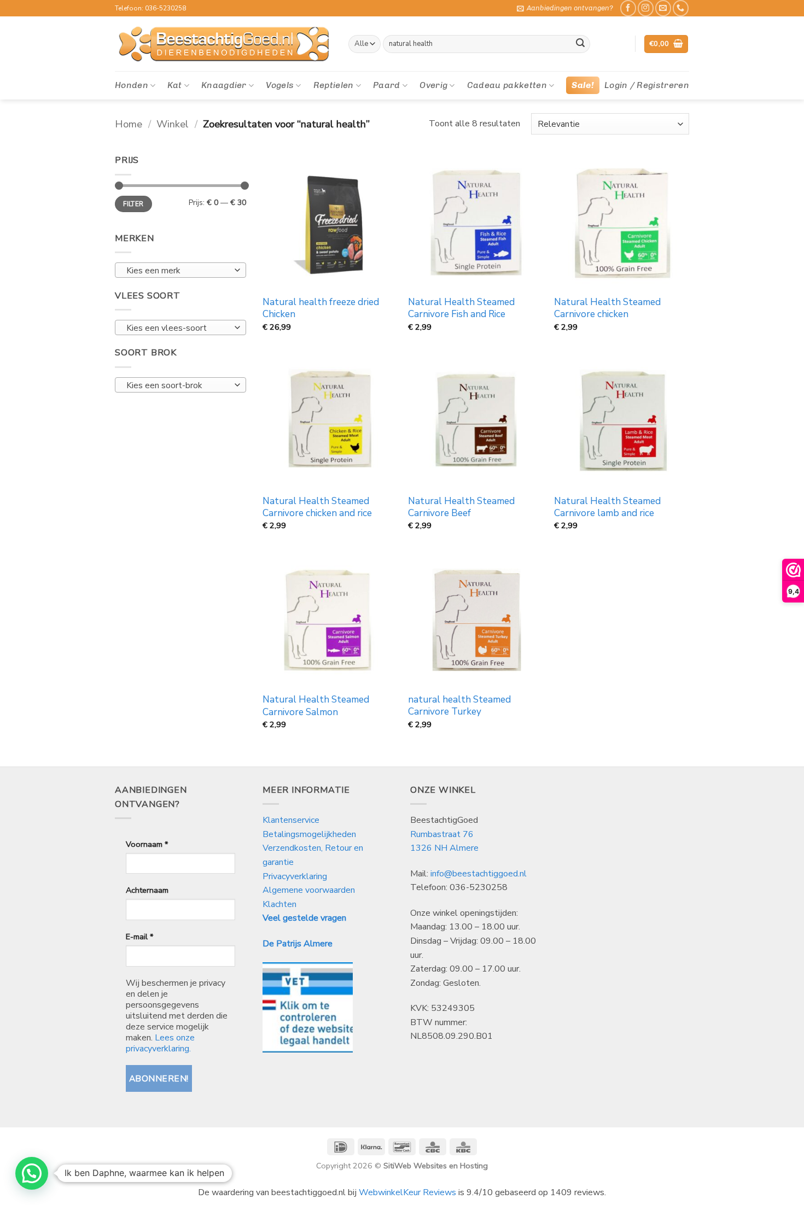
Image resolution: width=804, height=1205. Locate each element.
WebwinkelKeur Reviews (407, 1192)
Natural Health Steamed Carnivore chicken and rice (317, 507)
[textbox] (178, 270)
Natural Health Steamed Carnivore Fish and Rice (461, 308)
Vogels (280, 85)
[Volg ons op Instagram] (646, 8)
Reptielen (333, 85)
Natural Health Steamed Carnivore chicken (607, 308)
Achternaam (147, 890)
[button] (565, 8)
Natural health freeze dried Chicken (321, 308)
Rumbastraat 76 (442, 834)
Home (128, 124)
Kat (174, 85)
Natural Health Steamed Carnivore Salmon (316, 706)
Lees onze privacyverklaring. (160, 1043)
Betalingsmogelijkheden (309, 834)
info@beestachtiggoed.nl (478, 874)
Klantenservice (292, 820)
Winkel (172, 124)
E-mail (139, 936)
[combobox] (180, 270)
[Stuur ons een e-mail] (663, 8)
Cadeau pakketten (507, 85)
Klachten (279, 904)
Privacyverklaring (295, 876)
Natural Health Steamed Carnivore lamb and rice (607, 507)
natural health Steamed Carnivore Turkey (459, 706)
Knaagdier (224, 85)
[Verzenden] (580, 44)
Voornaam (147, 844)
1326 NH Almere (444, 848)
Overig (433, 85)
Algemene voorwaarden (309, 890)
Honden (131, 85)
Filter (133, 204)
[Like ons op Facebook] (628, 8)
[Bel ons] (681, 8)
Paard (386, 85)
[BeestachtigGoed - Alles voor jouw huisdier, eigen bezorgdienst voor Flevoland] (223, 44)
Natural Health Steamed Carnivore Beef (461, 507)
